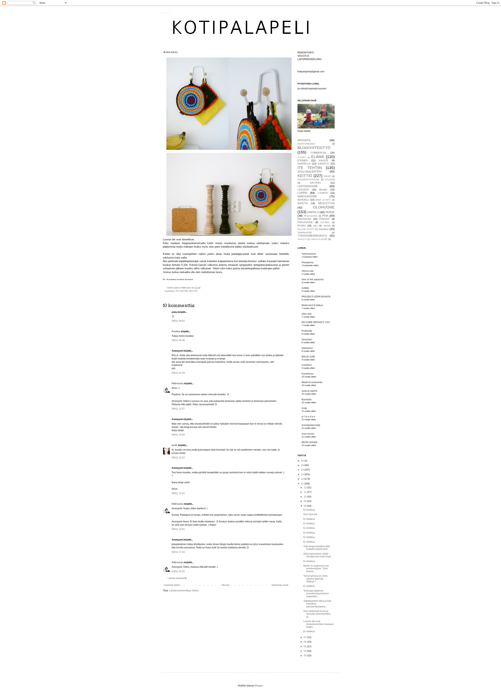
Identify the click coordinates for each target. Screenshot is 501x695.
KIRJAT (327, 176)
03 (305, 655)
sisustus (324, 229)
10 (305, 496)
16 (302, 460)
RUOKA (301, 225)
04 (305, 651)
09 (305, 501)
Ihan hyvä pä (310, 514)
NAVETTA (302, 203)
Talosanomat (309, 253)
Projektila (307, 331)
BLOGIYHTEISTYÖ (314, 148)
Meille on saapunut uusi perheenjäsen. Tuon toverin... (316, 568)
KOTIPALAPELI (165, 13)
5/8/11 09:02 (178, 321)
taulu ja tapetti (309, 391)
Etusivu (226, 585)
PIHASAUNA (304, 219)
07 (305, 637)
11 (302, 483)
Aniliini (305, 288)
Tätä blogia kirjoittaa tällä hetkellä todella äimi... (316, 547)
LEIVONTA (303, 189)
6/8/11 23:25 (178, 571)
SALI (315, 225)
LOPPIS (302, 192)
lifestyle (323, 189)
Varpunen (307, 339)
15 (302, 465)
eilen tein (307, 313)
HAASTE (323, 160)
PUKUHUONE (305, 222)
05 (305, 646)
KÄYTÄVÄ (315, 182)
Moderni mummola (312, 382)
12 (302, 479)
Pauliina (176, 331)
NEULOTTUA (326, 203)
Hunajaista (308, 262)
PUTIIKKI (325, 222)
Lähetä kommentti (177, 578)
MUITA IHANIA (310, 442)
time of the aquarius (313, 279)
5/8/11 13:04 (178, 434)
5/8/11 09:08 (178, 340)
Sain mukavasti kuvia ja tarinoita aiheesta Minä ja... (317, 614)
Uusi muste (308, 433)
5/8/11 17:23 (178, 552)
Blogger (259, 685)
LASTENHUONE (307, 186)
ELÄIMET (301, 157)
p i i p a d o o (308, 416)
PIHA (325, 215)
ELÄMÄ (317, 157)
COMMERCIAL (319, 152)
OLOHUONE (324, 207)
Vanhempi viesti (279, 585)
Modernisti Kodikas (312, 305)
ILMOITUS (323, 163)
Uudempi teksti (172, 585)
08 (305, 506)
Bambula (307, 399)
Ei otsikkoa (309, 509)
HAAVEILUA (304, 163)
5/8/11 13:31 (178, 493)
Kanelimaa (308, 373)
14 (302, 469)
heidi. (175, 445)
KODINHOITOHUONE (308, 179)
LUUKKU (307, 365)
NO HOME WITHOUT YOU (316, 322)
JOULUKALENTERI (309, 171)
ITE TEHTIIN (182, 291)
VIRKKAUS (315, 239)
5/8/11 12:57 (178, 408)
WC (326, 239)
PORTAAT (324, 219)
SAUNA (327, 225)
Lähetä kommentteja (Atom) (184, 590)
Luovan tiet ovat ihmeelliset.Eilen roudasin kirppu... (318, 624)
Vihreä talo (308, 271)
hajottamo (307, 348)
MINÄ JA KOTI (323, 200)
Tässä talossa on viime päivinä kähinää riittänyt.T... (315, 579)
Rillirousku (178, 383)
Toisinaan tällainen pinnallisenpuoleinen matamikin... (316, 593)
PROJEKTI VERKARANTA (316, 296)
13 (302, 474)
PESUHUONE (310, 216)
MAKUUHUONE (307, 196)
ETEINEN (302, 160)
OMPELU (313, 212)
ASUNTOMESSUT (306, 144)
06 (305, 641)
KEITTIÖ (193, 291)
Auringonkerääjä (311, 425)
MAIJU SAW (308, 356)
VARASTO (302, 239)
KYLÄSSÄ (330, 179)
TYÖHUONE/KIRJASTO (312, 235)
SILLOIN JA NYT (305, 229)
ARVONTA (303, 140)
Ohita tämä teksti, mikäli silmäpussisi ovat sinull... (317, 555)
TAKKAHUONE (304, 232)
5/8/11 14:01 (178, 529)
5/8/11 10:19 (178, 373)
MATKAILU (303, 199)
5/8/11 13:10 (178, 457)
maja (304, 408)
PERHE (330, 212)
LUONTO (323, 193)
